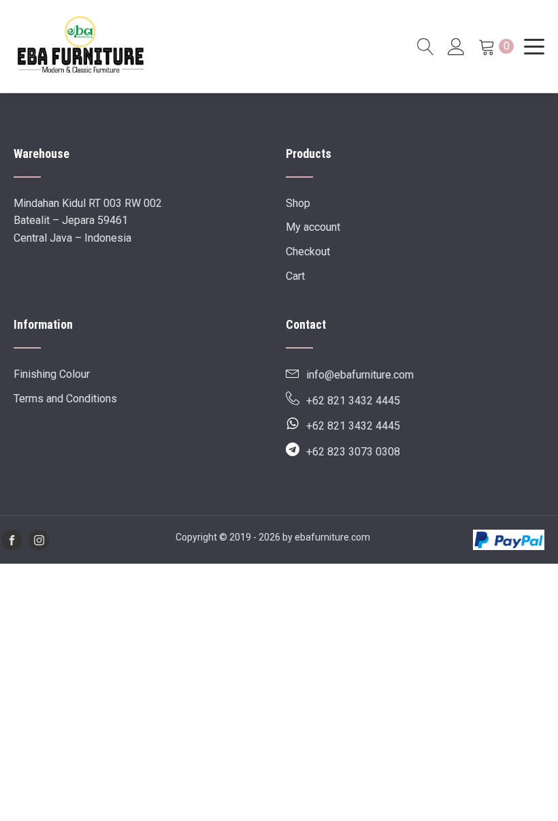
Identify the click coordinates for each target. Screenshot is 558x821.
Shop (298, 203)
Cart (295, 276)
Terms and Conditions (65, 398)
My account (313, 227)
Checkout (308, 251)
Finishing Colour (52, 374)
